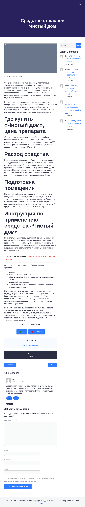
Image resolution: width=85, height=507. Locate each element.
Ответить (9, 404)
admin (6, 76)
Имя (6, 450)
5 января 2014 (15, 76)
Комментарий (10, 421)
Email (7, 460)
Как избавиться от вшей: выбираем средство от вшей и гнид (73, 107)
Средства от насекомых (30, 345)
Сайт (6, 469)
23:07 (24, 76)
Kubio (42, 503)
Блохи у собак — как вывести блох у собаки (73, 58)
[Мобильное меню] (80, 5)
